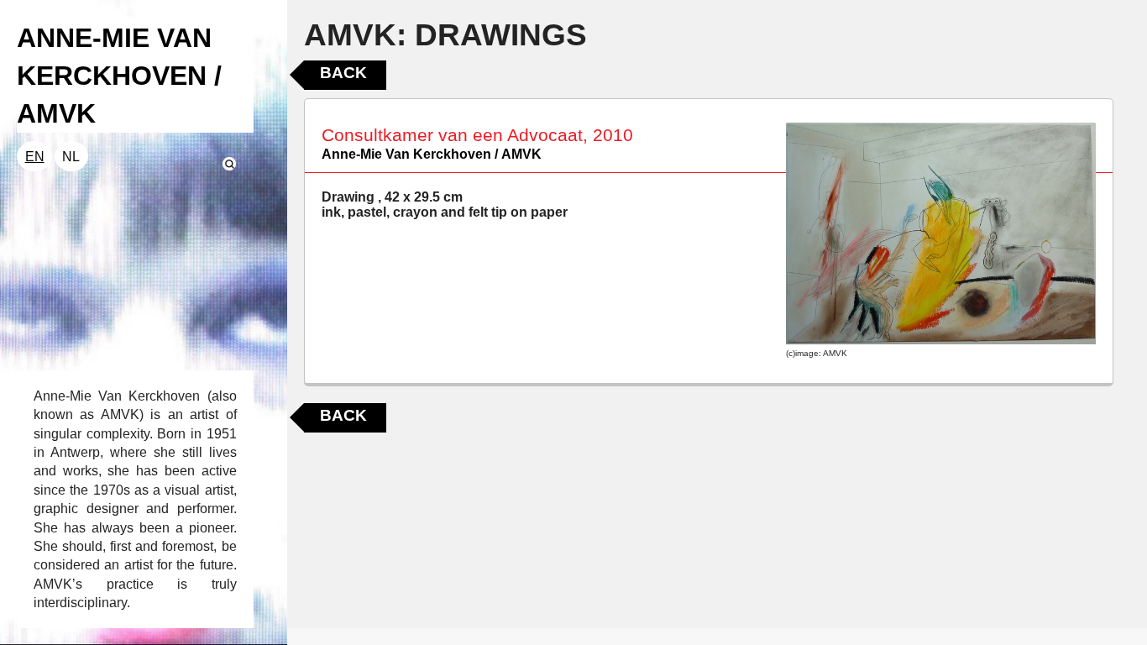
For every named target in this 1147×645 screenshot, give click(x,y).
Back (343, 72)
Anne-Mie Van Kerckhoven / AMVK (432, 154)
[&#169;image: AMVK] (941, 234)
